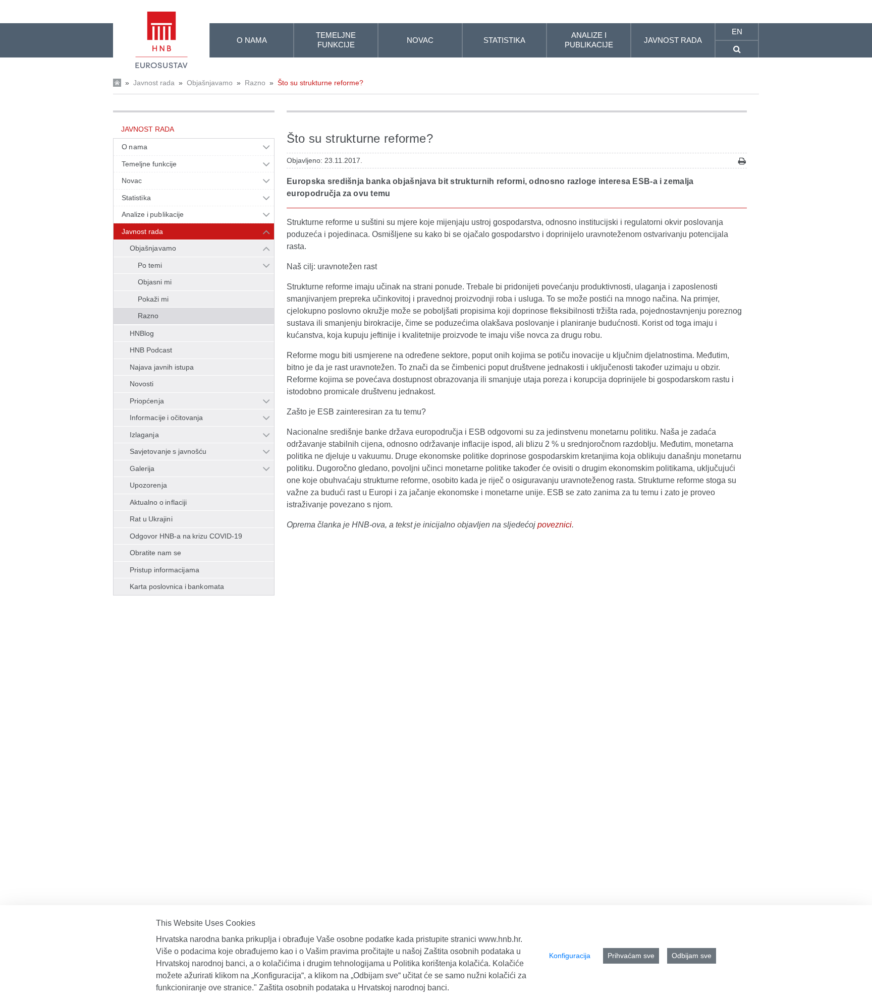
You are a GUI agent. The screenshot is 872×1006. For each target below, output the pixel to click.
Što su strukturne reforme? (320, 83)
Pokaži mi (153, 299)
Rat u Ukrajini (151, 519)
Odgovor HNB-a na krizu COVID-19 (186, 536)
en (737, 31)
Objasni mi (155, 282)
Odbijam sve (692, 956)
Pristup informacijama (164, 570)
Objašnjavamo (210, 83)
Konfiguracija (569, 956)
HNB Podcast (151, 350)
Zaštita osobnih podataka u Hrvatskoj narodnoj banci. (354, 987)
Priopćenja (147, 401)
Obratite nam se (155, 553)
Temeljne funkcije (149, 164)
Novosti (142, 384)
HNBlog (142, 333)
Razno (255, 83)
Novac (132, 180)
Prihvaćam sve (631, 956)
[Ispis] (742, 161)
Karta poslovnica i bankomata (177, 586)
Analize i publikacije (153, 214)
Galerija (142, 468)
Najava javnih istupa (162, 367)
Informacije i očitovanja (166, 417)
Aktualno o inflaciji (158, 502)
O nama (134, 147)
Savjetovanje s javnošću (168, 451)
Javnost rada (154, 83)
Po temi (150, 265)
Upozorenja (148, 485)
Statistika (136, 198)
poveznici (554, 524)
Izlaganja (144, 435)
